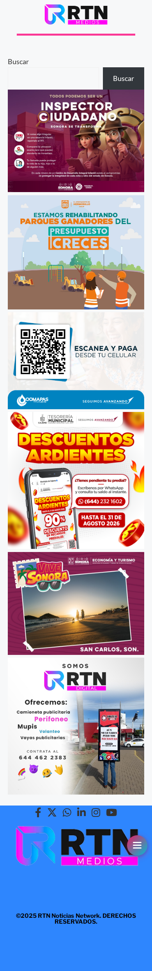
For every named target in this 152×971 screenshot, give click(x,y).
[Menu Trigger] (137, 845)
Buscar (18, 61)
